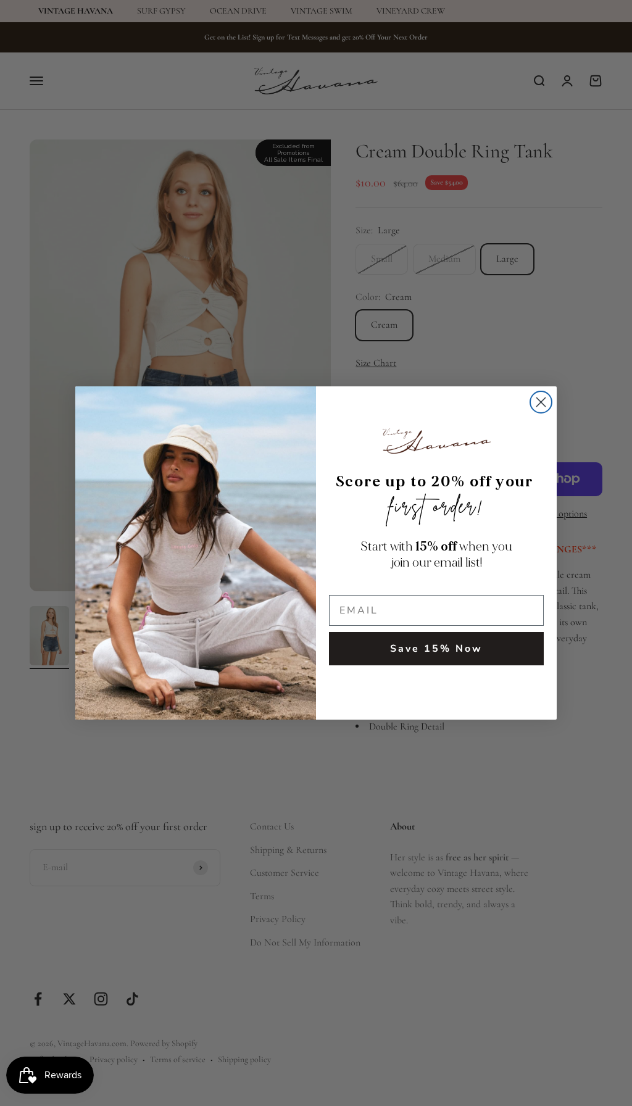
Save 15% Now (436, 648)
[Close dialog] (541, 402)
